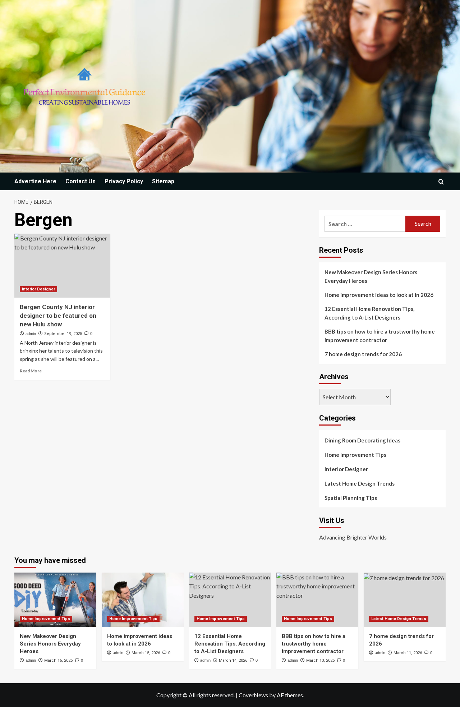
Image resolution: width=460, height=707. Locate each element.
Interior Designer (38, 289)
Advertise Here (35, 181)
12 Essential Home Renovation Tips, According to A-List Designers (369, 313)
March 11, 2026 (408, 653)
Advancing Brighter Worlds (353, 537)
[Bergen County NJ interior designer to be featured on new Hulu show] (62, 266)
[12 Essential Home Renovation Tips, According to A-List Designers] (230, 600)
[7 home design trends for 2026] (405, 600)
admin (31, 333)
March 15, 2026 (146, 653)
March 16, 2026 (58, 660)
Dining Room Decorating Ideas (362, 440)
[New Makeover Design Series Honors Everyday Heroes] (55, 600)
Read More (31, 370)
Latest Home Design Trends (360, 483)
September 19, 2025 (63, 333)
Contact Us (80, 181)
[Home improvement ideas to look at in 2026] (143, 600)
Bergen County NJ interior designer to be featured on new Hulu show (58, 315)
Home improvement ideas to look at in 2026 (379, 294)
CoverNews (253, 695)
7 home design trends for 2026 (363, 354)
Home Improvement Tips (355, 454)
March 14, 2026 (233, 660)
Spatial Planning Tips (351, 498)
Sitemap (163, 181)
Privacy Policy (124, 181)
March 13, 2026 (320, 660)
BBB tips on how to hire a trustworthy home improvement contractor (380, 335)
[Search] (441, 181)
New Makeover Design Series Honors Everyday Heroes (371, 276)
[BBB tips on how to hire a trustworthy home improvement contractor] (317, 600)
